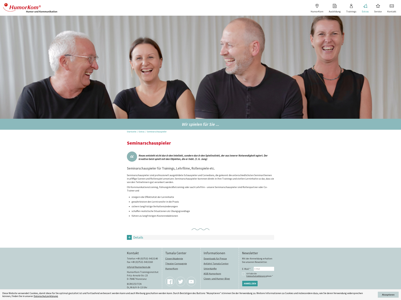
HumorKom (317, 11)
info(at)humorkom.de (138, 267)
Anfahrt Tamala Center (216, 263)
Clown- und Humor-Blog (217, 278)
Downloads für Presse (215, 258)
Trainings (351, 11)
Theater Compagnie (176, 263)
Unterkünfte (210, 268)
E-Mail (246, 268)
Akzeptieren (388, 294)
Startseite (131, 131)
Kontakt (391, 11)
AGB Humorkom (212, 273)
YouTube (191, 281)
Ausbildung (335, 11)
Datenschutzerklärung (46, 296)
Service (378, 11)
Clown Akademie (174, 258)
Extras (365, 11)
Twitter (180, 281)
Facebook (170, 281)
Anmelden (250, 283)
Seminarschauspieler (157, 131)
